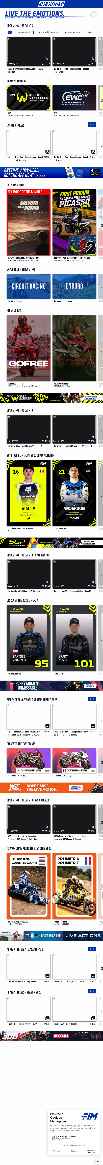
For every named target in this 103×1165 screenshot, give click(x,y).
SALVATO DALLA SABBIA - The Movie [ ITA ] (23, 258)
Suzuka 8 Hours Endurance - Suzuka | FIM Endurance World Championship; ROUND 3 (24, 733)
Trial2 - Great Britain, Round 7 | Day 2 (22, 1024)
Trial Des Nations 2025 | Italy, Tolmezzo (23, 981)
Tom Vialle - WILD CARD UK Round (20, 528)
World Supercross (24, 32)
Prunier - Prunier (60, 921)
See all (92, 124)
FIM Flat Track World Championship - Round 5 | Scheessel (71, 158)
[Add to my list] (47, 132)
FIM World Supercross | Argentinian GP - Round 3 (73, 446)
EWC (55, 112)
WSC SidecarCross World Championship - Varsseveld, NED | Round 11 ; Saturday (24, 837)
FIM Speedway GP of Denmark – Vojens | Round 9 (72, 591)
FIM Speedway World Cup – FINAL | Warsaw (24, 591)
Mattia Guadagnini (61, 383)
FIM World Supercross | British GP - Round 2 (25, 446)
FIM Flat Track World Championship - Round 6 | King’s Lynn (72, 70)
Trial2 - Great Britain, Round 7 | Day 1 (68, 1024)
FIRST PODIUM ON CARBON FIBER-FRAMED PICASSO (72, 258)
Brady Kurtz (58, 673)
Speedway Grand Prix (72, 32)
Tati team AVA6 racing (62, 775)
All (10, 32)
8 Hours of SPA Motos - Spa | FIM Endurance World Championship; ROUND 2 (71, 733)
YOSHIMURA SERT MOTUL (17, 775)
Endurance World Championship (48, 32)
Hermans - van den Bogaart (19, 921)
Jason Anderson (60, 528)
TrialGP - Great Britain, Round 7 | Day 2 (69, 981)
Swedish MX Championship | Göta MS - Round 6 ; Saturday (26, 70)
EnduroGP (89, 32)
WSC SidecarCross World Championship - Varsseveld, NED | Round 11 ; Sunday (70, 837)
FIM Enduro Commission (63, 301)
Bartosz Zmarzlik (14, 673)
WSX (9, 112)
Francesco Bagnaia (15, 383)
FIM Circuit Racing (15, 301)
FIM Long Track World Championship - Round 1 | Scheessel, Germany (25, 158)
